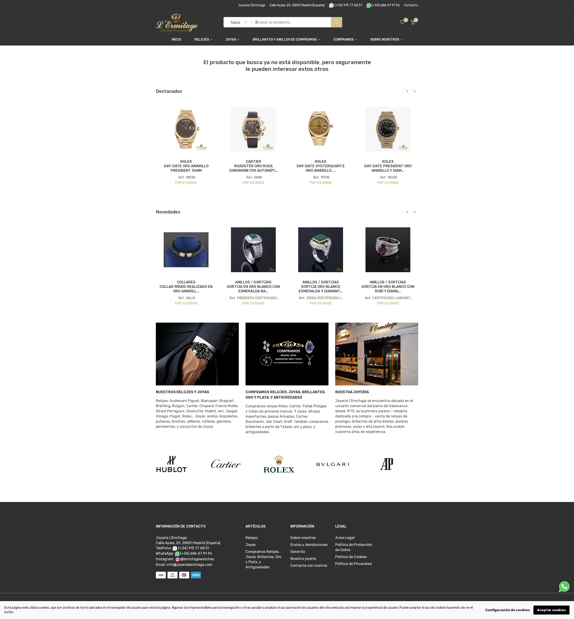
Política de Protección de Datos (353, 547)
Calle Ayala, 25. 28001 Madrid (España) (297, 5)
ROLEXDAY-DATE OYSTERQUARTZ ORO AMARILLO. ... (321, 166)
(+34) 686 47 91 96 (386, 5)
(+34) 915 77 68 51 (348, 5)
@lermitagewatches (197, 559)
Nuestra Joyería (352, 392)
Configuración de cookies (507, 610)
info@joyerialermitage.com (189, 565)
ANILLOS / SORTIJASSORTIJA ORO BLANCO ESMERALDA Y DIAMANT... (321, 286)
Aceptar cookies (551, 610)
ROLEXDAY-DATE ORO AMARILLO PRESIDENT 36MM (186, 166)
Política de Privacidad (353, 564)
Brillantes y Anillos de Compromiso (285, 39)
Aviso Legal (344, 538)
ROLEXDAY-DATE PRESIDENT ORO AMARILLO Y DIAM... (388, 166)
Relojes (202, 39)
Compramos (343, 39)
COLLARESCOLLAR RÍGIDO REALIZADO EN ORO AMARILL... (186, 286)
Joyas (231, 39)
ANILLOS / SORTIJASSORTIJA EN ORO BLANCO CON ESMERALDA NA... (253, 286)
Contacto (411, 5)
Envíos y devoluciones (309, 545)
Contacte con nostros (308, 565)
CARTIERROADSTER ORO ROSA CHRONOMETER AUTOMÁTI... (253, 166)
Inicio (176, 39)
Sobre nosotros (385, 39)
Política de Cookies (351, 557)
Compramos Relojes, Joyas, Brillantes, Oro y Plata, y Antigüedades (286, 395)
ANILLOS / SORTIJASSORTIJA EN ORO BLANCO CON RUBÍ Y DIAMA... (387, 286)
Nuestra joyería (303, 558)
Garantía (297, 551)
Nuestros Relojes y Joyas (182, 392)
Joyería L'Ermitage (251, 5)
